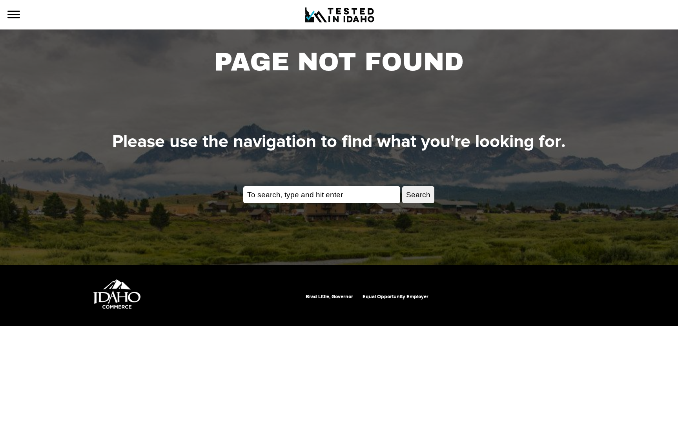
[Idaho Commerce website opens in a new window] (116, 294)
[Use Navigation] (14, 15)
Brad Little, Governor (329, 297)
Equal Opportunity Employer (395, 297)
